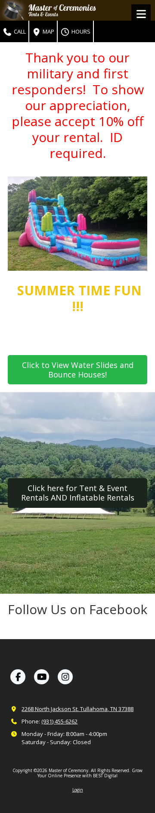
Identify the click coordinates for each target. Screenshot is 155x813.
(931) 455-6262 (59, 721)
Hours (80, 31)
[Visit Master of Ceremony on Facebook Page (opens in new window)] (17, 676)
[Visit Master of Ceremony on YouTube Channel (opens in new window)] (41, 676)
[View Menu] (141, 14)
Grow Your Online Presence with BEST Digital (90, 773)
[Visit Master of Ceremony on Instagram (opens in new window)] (65, 676)
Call (19, 31)
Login (77, 790)
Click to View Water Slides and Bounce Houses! (77, 370)
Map (47, 31)
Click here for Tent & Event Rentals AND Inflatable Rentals (77, 493)
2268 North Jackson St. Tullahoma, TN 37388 (77, 709)
